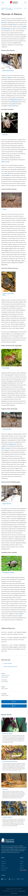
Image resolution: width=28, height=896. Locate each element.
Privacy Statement (14, 893)
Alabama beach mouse (15, 99)
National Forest (12, 444)
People (21, 863)
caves (2, 173)
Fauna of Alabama (9, 9)
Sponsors (21, 867)
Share (15, 701)
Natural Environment (18, 8)
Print (15, 706)
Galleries (3, 865)
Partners (21, 865)
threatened (15, 101)
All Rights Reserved (21, 891)
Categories (3, 861)
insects (3, 161)
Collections (3, 863)
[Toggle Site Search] (25, 2)
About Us (22, 861)
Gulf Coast (15, 105)
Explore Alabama (4, 867)
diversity (3, 22)
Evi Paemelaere (4, 679)
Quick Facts (3, 870)
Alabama (9, 77)
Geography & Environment (6, 8)
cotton (14, 24)
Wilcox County (5, 448)
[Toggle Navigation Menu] (2, 2)
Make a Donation (23, 870)
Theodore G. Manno (5, 675)
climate (21, 613)
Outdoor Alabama (8, 663)
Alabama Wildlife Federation (10, 666)
